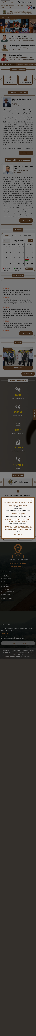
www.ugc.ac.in (18, 534)
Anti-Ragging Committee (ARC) (18, 523)
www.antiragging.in (25, 510)
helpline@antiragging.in (12, 510)
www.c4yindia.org (25, 516)
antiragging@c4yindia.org (13, 516)
